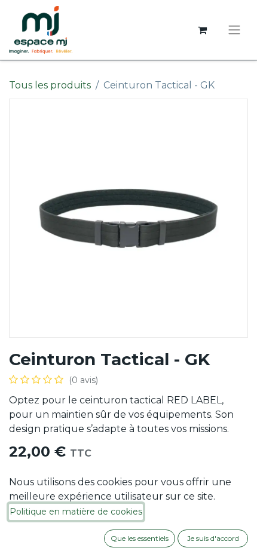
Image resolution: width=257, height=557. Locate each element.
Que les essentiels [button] (140, 538)
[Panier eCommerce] (202, 29)
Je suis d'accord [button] (213, 538)
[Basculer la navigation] (234, 30)
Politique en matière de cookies (76, 511)
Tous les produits (50, 85)
